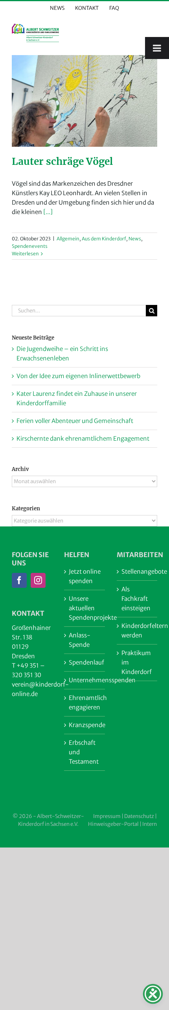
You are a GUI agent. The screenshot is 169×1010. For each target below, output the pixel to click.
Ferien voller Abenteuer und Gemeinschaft (75, 421)
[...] (48, 212)
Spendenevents (30, 246)
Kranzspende (85, 725)
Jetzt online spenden (85, 576)
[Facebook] (19, 580)
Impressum (107, 816)
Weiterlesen (25, 254)
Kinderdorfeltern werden (137, 630)
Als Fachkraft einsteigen (136, 598)
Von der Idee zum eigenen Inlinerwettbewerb (78, 376)
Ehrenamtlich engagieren (85, 702)
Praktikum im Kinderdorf (136, 662)
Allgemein (68, 239)
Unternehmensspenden (85, 680)
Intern (149, 824)
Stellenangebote (137, 571)
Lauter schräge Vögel (62, 161)
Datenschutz (139, 816)
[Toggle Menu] (157, 48)
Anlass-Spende (79, 639)
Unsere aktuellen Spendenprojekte (85, 608)
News (135, 239)
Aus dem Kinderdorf (104, 239)
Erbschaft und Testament (84, 752)
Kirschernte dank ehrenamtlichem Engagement (83, 438)
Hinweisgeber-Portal (113, 824)
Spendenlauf (85, 662)
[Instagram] (38, 580)
